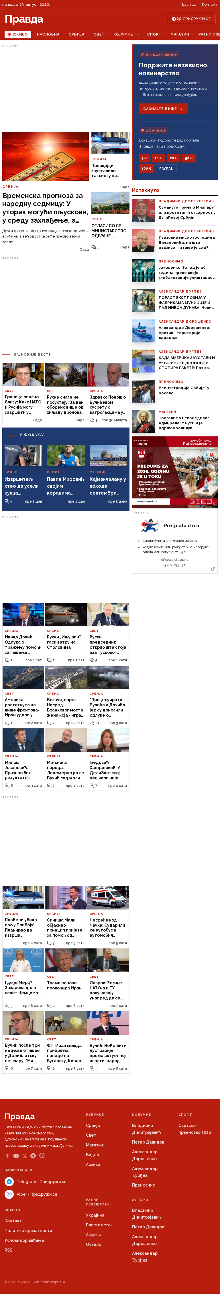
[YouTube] (16, 1156)
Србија (77, 34)
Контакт (210, 4)
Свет (99, 34)
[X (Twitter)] (24, 1156)
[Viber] (42, 1155)
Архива (93, 1164)
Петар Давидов (148, 1142)
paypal (166, 169)
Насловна (48, 34)
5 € (144, 158)
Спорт (154, 34)
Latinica (189, 4)
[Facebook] (7, 1155)
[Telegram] (33, 1155)
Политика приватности (28, 1230)
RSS (8, 1250)
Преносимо (143, 1185)
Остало (93, 1244)
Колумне (123, 34)
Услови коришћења (24, 1240)
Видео (92, 1154)
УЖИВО (20, 34)
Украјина (95, 1215)
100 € (147, 168)
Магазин (180, 34)
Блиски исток (99, 1225)
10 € (158, 158)
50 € (189, 158)
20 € (174, 158)
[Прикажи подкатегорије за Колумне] (138, 34)
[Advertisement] (65, 90)
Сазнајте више (160, 109)
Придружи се (197, 19)
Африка (93, 1234)
